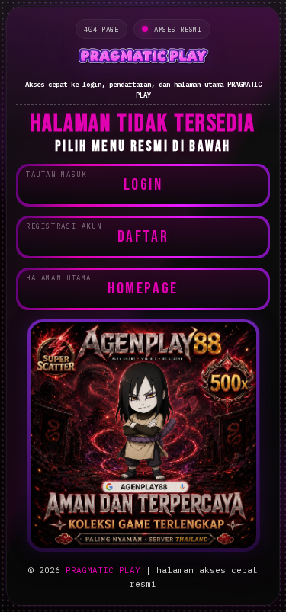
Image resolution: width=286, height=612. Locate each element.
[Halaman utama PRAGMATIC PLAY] (143, 57)
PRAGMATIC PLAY (103, 570)
